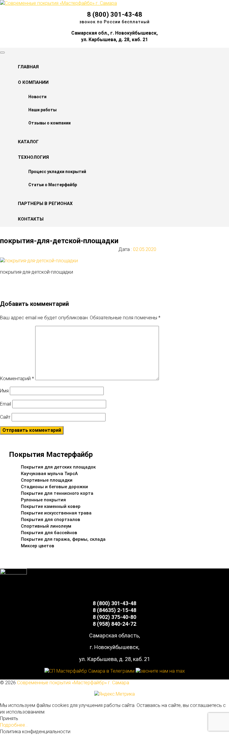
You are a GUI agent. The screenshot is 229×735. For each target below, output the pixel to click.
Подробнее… (14, 725)
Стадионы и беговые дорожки (54, 486)
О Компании (33, 82)
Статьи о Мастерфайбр (52, 184)
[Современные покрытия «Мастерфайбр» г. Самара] (58, 3)
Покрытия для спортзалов (50, 519)
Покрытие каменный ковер (51, 506)
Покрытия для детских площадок (58, 467)
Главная (28, 67)
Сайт (5, 417)
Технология (33, 157)
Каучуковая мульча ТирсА (49, 473)
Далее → (22, 290)
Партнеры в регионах (45, 203)
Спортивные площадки (46, 480)
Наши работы (42, 109)
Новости (37, 96)
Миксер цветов (37, 545)
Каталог (28, 141)
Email (5, 404)
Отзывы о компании (49, 123)
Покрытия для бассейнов (49, 532)
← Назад (21, 283)
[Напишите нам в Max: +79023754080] (160, 671)
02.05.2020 (144, 249)
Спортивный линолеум (46, 526)
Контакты (31, 219)
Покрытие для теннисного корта (57, 493)
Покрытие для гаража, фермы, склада (63, 539)
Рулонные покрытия (43, 500)
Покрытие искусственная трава (56, 513)
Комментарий (17, 378)
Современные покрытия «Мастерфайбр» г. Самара (73, 682)
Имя (4, 391)
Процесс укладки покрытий (57, 171)
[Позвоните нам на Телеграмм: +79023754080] (89, 671)
